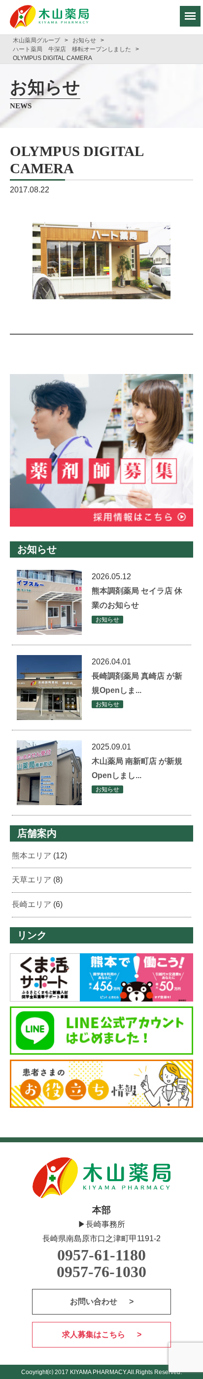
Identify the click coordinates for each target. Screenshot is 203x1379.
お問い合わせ (94, 1301)
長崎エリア (31, 904)
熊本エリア (31, 855)
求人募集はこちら (94, 1334)
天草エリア (31, 880)
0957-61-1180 (101, 1255)
